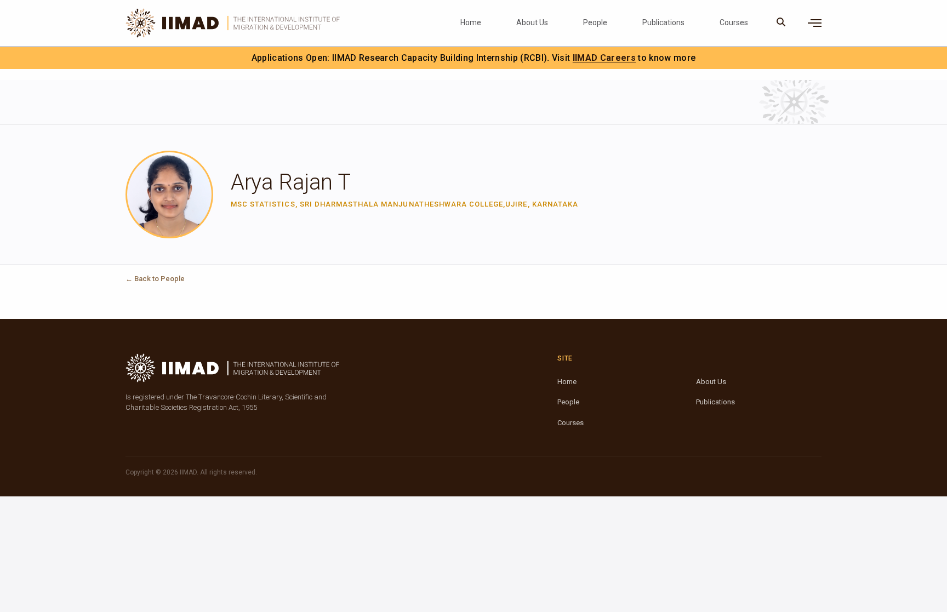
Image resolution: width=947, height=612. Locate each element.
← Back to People (155, 278)
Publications (663, 22)
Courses (734, 22)
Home (470, 22)
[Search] (781, 23)
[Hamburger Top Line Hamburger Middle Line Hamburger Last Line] (815, 23)
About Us (532, 22)
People (595, 22)
